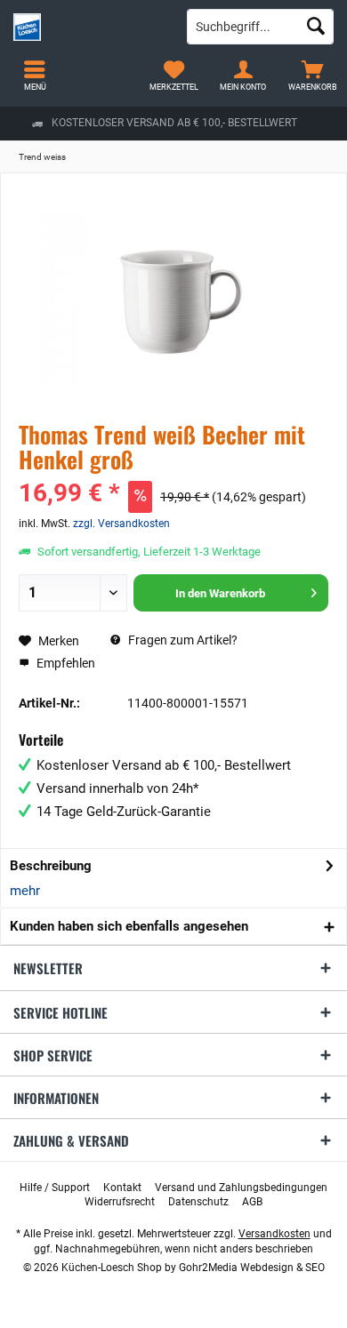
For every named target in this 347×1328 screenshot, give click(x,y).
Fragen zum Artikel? (181, 640)
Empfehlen (64, 663)
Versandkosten (274, 1234)
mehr (25, 891)
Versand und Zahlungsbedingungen (241, 1187)
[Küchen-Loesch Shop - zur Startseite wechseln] (86, 26)
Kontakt (122, 1187)
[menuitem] (312, 75)
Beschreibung (51, 866)
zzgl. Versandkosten (121, 523)
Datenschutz (198, 1202)
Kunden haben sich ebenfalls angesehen (129, 926)
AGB (252, 1202)
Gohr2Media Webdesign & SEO (252, 1267)
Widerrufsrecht (120, 1202)
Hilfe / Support (55, 1187)
